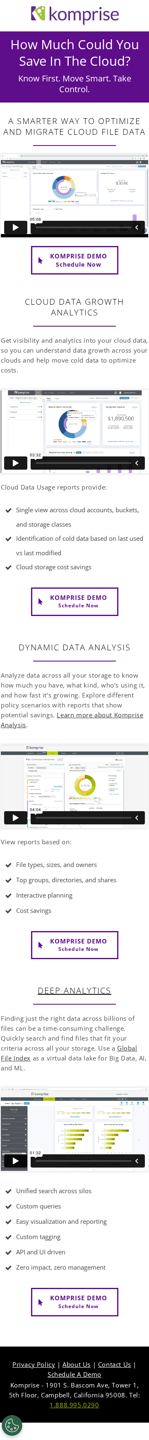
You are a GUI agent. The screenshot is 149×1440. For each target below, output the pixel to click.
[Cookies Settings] (12, 1425)
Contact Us (114, 1364)
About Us (76, 1364)
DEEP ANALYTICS (74, 990)
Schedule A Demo (74, 1374)
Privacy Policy (33, 1364)
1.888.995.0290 (74, 1405)
